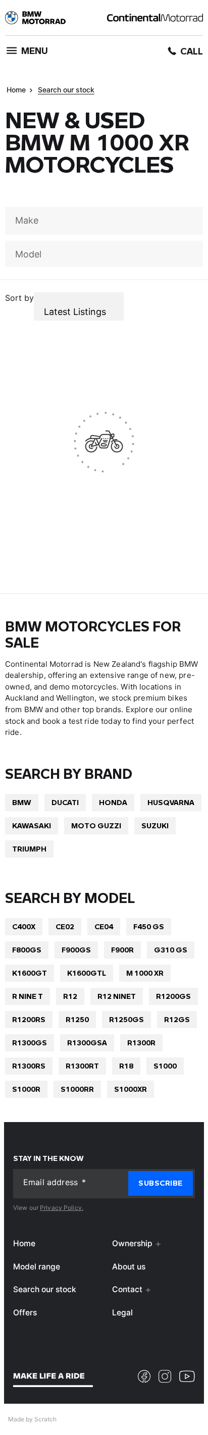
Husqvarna (170, 802)
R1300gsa (87, 1042)
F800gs (26, 949)
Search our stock (66, 89)
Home (16, 89)
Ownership (132, 1243)
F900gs (76, 949)
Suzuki (155, 825)
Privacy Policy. (61, 1207)
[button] (160, 1183)
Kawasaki (31, 825)
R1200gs (173, 996)
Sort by (19, 298)
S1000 (165, 1065)
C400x (23, 926)
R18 (126, 1065)
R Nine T (27, 996)
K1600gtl (86, 973)
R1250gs (126, 1019)
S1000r (26, 1089)
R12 (70, 996)
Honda (113, 802)
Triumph (29, 848)
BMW (21, 802)
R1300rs (28, 1065)
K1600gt (29, 973)
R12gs (177, 1019)
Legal (122, 1312)
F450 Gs (148, 926)
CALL (191, 51)
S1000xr (130, 1089)
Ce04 (103, 926)
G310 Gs (170, 949)
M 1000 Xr (145, 973)
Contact (127, 1289)
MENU (34, 50)
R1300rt (82, 1065)
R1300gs (29, 1042)
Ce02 (65, 926)
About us (128, 1266)
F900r (122, 949)
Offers (25, 1312)
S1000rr (77, 1089)
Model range (36, 1266)
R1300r (141, 1042)
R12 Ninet (116, 996)
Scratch (45, 1418)
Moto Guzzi (96, 825)
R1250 (77, 1019)
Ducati (65, 802)
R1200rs (28, 1019)
